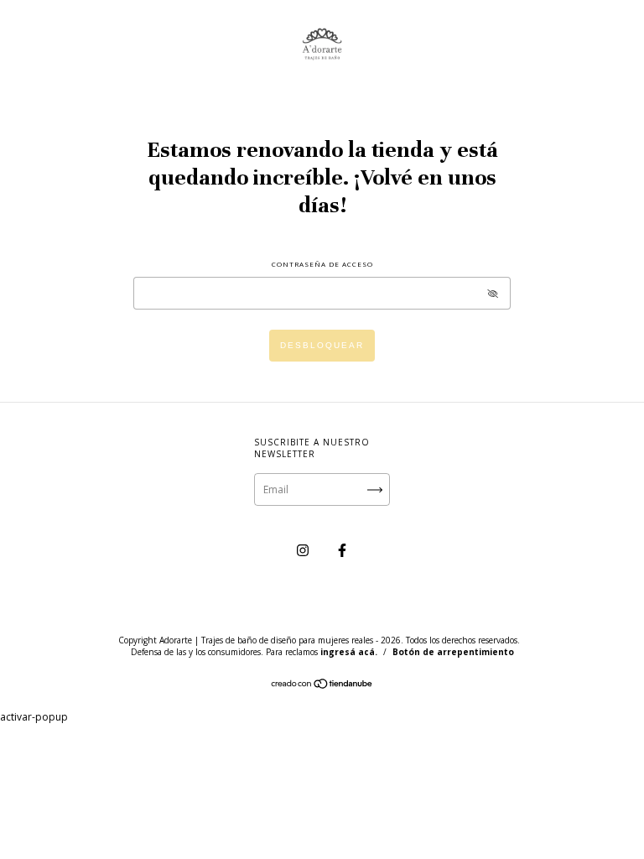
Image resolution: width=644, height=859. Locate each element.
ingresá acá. (348, 652)
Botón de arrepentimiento (453, 652)
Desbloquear (322, 345)
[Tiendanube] (322, 686)
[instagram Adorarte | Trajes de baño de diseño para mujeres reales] (304, 550)
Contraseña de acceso (322, 263)
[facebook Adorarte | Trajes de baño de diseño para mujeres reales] (342, 550)
